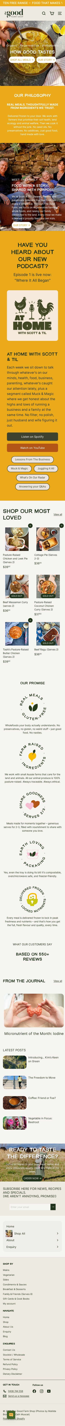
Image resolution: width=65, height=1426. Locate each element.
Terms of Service (12, 1359)
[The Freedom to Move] (15, 1082)
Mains (6, 1270)
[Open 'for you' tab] (11, 1415)
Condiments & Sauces (15, 1284)
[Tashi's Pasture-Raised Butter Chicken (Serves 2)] (17, 642)
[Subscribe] (53, 1207)
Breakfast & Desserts (14, 1289)
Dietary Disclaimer (12, 1373)
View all (58, 514)
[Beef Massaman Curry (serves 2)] (17, 593)
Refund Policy (10, 1364)
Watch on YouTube (32, 448)
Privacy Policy (10, 1369)
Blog (5, 1336)
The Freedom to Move (41, 1077)
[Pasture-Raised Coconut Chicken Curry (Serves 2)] (48, 595)
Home (6, 1317)
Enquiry (7, 1331)
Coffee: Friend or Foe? (42, 1098)
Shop (5, 1322)
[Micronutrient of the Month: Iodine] (34, 1010)
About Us (8, 1326)
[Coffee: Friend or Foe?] (15, 1102)
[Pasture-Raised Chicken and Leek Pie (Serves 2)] (17, 548)
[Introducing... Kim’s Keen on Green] (15, 1062)
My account (9, 1303)
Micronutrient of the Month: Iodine (34, 1033)
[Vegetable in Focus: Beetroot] (15, 1123)
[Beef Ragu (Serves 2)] (48, 639)
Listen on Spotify (32, 436)
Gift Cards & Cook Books (16, 1298)
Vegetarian (9, 1274)
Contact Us (9, 1349)
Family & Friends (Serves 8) (18, 1294)
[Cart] (52, 13)
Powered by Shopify (14, 1418)
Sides (6, 1279)
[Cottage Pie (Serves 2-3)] (48, 546)
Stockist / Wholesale (14, 1354)
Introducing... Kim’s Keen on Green (43, 1059)
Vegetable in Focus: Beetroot (40, 1120)
